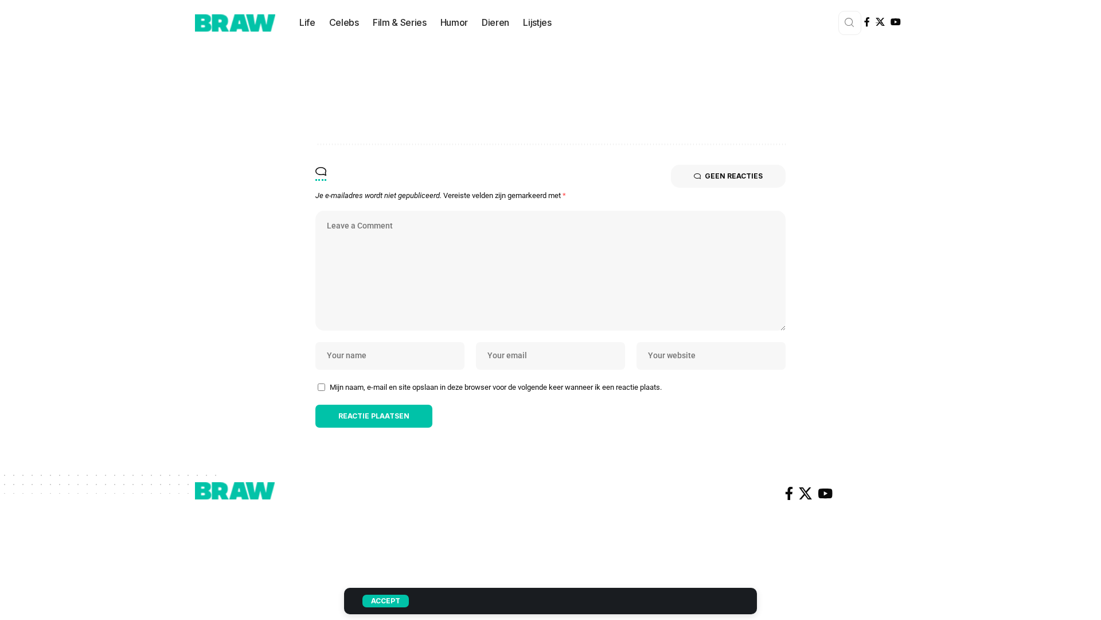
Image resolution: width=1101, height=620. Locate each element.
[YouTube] (896, 22)
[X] (880, 22)
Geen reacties (734, 176)
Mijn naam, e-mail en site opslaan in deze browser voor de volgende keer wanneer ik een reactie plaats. (496, 387)
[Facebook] (867, 22)
